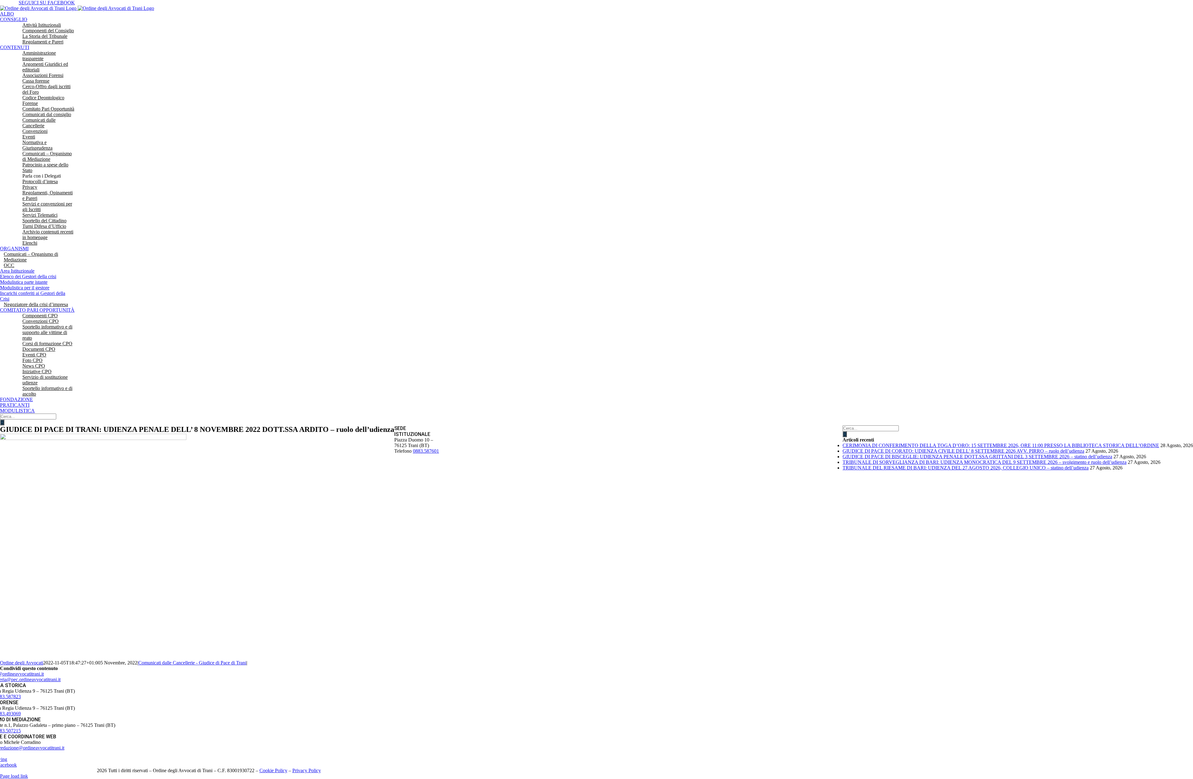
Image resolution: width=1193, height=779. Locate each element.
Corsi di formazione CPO (47, 343)
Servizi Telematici (39, 215)
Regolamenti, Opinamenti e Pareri (47, 195)
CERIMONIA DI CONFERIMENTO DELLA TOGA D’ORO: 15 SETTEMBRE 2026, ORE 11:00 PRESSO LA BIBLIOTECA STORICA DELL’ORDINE (1001, 445)
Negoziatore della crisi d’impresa (36, 304)
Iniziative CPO (37, 371)
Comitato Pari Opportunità (48, 108)
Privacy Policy (306, 770)
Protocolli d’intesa (40, 181)
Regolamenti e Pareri (42, 41)
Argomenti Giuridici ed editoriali (45, 66)
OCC (9, 265)
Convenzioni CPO (40, 321)
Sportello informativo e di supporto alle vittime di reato (47, 332)
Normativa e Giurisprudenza (37, 145)
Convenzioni (35, 131)
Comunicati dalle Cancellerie (39, 122)
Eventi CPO (34, 354)
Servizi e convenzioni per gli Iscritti (47, 206)
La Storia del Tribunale (44, 36)
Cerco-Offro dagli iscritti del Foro (46, 89)
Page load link (14, 776)
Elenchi (29, 243)
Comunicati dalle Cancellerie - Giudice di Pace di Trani (192, 662)
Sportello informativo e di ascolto (47, 391)
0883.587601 (426, 451)
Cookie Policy (273, 770)
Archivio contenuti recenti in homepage (47, 234)
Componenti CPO (40, 315)
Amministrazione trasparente (39, 55)
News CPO (33, 366)
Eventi (28, 136)
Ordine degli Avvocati (21, 662)
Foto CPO (32, 360)
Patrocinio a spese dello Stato (45, 167)
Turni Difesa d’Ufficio (44, 226)
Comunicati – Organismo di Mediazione (47, 156)
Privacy (29, 187)
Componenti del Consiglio (48, 30)
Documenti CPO (38, 349)
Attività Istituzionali (41, 25)
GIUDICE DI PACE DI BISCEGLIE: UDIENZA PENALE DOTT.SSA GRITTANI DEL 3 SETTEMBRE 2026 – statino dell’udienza (977, 456)
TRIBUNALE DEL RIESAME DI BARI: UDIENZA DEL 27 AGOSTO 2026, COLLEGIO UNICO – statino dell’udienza (966, 467)
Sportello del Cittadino (44, 220)
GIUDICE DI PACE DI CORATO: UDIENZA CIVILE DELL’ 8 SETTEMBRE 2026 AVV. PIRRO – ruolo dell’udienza (963, 451)
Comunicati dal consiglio (46, 114)
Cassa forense (35, 81)
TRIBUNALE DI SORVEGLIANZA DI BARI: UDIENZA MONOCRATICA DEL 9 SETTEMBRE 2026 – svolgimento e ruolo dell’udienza (985, 462)
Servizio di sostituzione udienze (45, 379)
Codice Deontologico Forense (43, 100)
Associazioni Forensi (42, 75)
